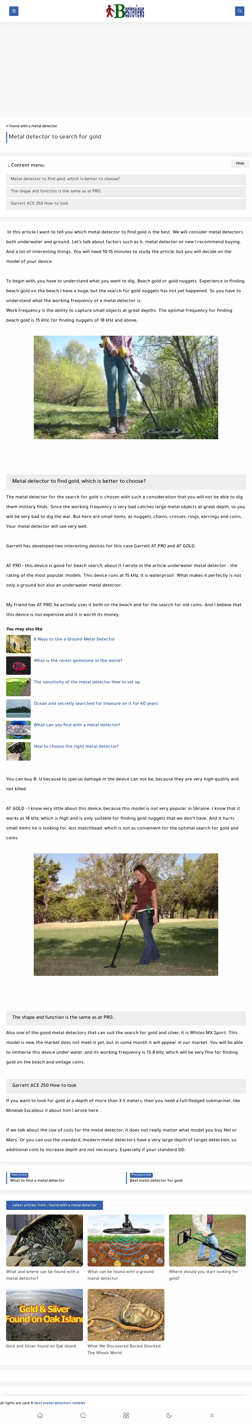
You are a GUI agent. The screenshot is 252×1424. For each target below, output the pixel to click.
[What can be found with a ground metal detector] (126, 1240)
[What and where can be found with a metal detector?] (44, 1240)
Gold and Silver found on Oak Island (41, 1346)
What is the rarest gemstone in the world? (78, 661)
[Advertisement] (126, 69)
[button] (40, 1416)
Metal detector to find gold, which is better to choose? (65, 179)
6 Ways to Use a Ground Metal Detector (74, 639)
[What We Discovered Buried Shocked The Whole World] (126, 1315)
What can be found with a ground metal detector (121, 1276)
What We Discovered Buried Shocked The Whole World (124, 1350)
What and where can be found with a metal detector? (42, 1276)
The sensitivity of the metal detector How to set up (87, 682)
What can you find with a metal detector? (77, 725)
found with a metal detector (33, 127)
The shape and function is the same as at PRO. (56, 191)
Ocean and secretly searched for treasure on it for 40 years (96, 704)
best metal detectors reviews (59, 1404)
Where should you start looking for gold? (203, 1276)
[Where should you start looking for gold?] (207, 1240)
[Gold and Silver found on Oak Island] (44, 1315)
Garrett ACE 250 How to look (39, 204)
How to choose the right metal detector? (76, 747)
